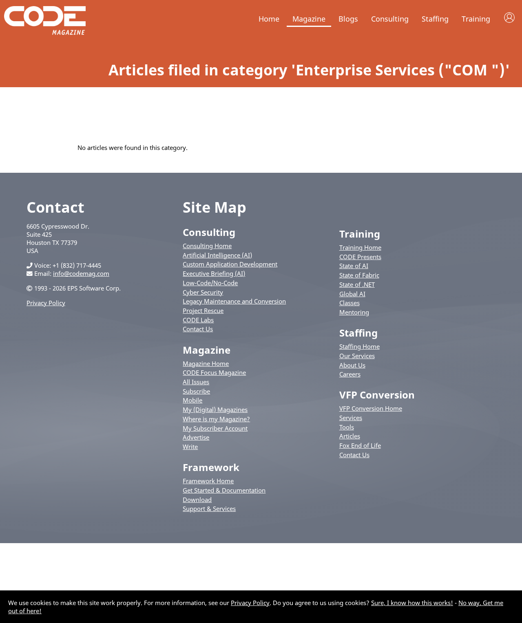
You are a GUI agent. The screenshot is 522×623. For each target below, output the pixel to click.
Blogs (348, 19)
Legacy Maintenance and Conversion (234, 301)
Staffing (435, 19)
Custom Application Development (230, 264)
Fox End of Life (360, 445)
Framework (211, 467)
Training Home (360, 247)
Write (190, 446)
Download (197, 499)
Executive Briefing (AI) (214, 273)
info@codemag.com (81, 273)
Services (350, 418)
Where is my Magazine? (216, 419)
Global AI (352, 294)
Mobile (192, 400)
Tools (346, 427)
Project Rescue (203, 310)
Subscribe (196, 391)
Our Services (357, 356)
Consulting (390, 19)
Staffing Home (359, 346)
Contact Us (198, 329)
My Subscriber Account (215, 428)
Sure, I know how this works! (412, 603)
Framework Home (208, 481)
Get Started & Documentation (224, 490)
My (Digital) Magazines (215, 409)
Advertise (196, 437)
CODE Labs (198, 320)
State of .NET (357, 284)
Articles (349, 436)
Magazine (308, 19)
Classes (349, 303)
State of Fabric (359, 275)
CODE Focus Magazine (214, 372)
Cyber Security (203, 292)
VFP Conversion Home (370, 408)
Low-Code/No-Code (210, 283)
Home (269, 19)
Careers (350, 374)
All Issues (196, 382)
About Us (352, 365)
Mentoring (354, 312)
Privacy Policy (46, 303)
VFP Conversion (377, 394)
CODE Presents (360, 257)
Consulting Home (207, 246)
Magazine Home (206, 363)
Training (476, 19)
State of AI (353, 266)
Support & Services (209, 508)
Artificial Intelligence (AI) (217, 255)
